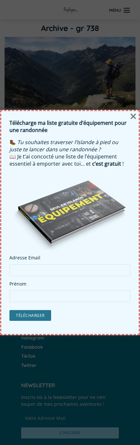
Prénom (17, 284)
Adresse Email (24, 258)
